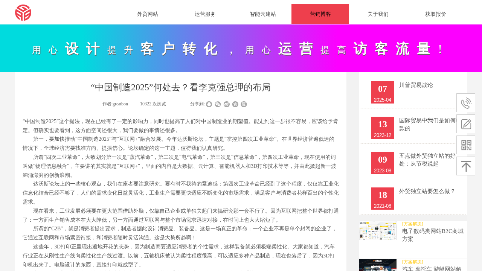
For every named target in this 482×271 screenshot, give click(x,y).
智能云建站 (263, 14)
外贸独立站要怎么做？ (427, 191)
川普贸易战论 (416, 85)
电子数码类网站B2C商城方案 (433, 235)
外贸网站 (147, 14)
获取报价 (435, 14)
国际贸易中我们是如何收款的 (430, 124)
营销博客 (320, 14)
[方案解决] (412, 224)
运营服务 (205, 14)
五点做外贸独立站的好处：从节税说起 (427, 160)
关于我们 (378, 14)
